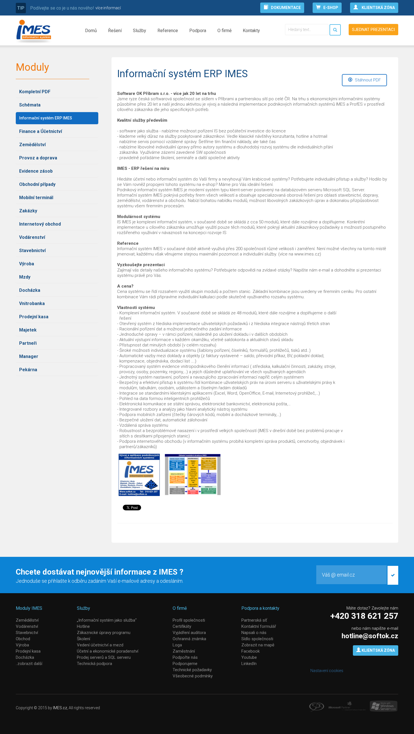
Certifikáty (182, 626)
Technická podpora (94, 663)
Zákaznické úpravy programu (103, 632)
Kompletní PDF (34, 91)
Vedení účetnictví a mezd (100, 645)
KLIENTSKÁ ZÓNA (378, 7)
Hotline (83, 626)
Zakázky (28, 210)
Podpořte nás (185, 657)
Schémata (30, 105)
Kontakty (251, 30)
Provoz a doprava (38, 158)
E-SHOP (330, 7)
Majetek (28, 330)
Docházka (29, 290)
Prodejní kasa (33, 316)
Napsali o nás (253, 632)
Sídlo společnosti (257, 638)
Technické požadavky (192, 669)
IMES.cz (60, 708)
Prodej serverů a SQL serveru (104, 657)
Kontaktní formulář (258, 626)
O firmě (224, 30)
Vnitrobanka (32, 303)
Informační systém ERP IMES (45, 118)
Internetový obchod (40, 224)
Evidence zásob (36, 171)
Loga (177, 645)
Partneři (28, 343)
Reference (167, 30)
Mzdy (24, 277)
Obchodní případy (37, 184)
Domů (91, 30)
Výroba (26, 263)
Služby (139, 30)
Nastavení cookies (326, 670)
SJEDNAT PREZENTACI (373, 29)
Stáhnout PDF (367, 80)
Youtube (249, 657)
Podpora (197, 30)
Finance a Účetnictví (40, 131)
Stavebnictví (32, 250)
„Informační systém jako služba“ (107, 620)
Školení (83, 638)
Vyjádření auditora (189, 632)
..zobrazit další (29, 663)
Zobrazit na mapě (257, 645)
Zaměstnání (184, 651)
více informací (108, 8)
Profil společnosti (189, 620)
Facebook (250, 651)
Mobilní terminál (36, 197)
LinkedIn (249, 663)
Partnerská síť (254, 620)
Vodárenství (32, 237)
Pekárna (28, 369)
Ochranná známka (189, 638)
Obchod (23, 638)
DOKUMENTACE (286, 7)
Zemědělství (32, 144)
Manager (28, 356)
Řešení (115, 30)
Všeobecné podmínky (193, 676)
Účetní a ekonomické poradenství (107, 651)
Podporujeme (185, 663)
